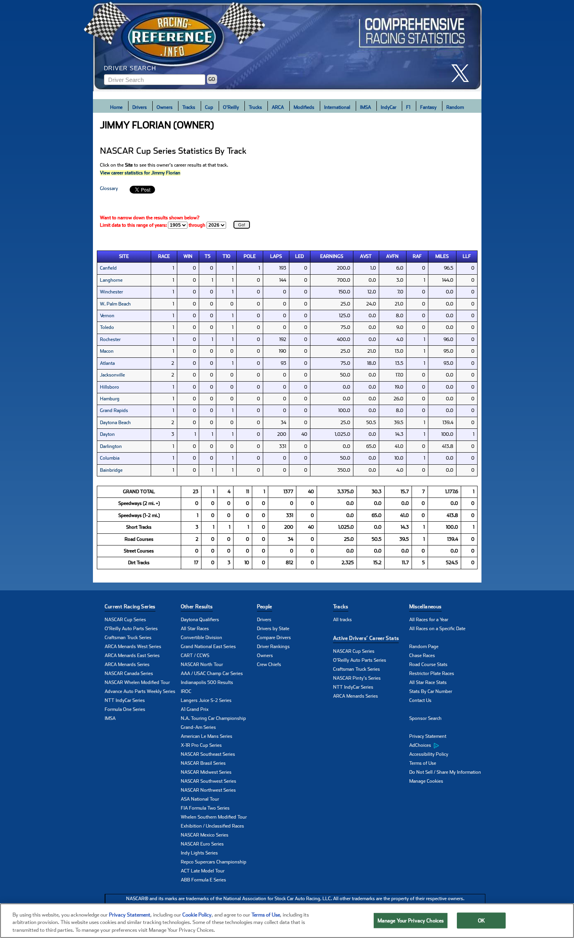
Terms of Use (422, 763)
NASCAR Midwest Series (206, 772)
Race (164, 256)
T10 (226, 256)
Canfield (108, 268)
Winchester (111, 292)
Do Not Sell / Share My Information (445, 772)
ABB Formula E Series (203, 880)
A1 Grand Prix (195, 709)
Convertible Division (201, 637)
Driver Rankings (273, 646)
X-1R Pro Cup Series (201, 745)
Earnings (331, 256)
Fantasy (428, 107)
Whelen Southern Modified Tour (214, 817)
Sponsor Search (425, 718)
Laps (276, 256)
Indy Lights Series (199, 853)
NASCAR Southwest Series (208, 781)
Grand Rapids (114, 410)
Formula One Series (125, 709)
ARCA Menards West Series (133, 646)
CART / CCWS (195, 655)
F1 (408, 107)
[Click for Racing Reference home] (287, 45)
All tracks (342, 619)
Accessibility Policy (428, 754)
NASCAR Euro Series (202, 844)
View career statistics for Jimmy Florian (140, 173)
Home (116, 107)
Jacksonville (112, 375)
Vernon (107, 315)
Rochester (110, 339)
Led (299, 256)
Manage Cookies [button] (426, 781)
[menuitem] (447, 745)
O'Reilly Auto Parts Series (131, 628)
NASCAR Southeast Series (208, 754)
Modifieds (304, 107)
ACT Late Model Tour (203, 871)
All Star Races (195, 628)
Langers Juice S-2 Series (206, 700)
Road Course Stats (428, 664)
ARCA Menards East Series (132, 655)
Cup (209, 107)
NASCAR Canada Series (129, 673)
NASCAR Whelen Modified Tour (137, 682)
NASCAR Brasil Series (203, 763)
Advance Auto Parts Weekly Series (140, 691)
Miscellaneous (425, 606)
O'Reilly (231, 107)
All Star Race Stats (428, 682)
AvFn (392, 256)
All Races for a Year (428, 619)
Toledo (107, 327)
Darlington (111, 446)
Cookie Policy (197, 915)
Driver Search (130, 68)
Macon (107, 351)
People (264, 606)
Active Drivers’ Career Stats (366, 638)
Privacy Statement (427, 736)
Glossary (109, 188)
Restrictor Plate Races (431, 673)
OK (481, 920)
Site (124, 256)
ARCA (278, 107)
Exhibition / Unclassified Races (212, 826)
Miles (442, 256)
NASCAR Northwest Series (208, 790)
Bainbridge (111, 470)
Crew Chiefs (269, 664)
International (337, 107)
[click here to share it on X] (463, 73)
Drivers (139, 107)
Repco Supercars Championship (213, 862)
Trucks (255, 107)
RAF (417, 256)
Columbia (109, 458)
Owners (165, 107)
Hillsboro (109, 387)
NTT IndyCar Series (125, 700)
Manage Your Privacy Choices (411, 920)
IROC (186, 691)
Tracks (188, 107)
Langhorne (111, 280)
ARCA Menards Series (127, 664)
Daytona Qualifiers (200, 619)
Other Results (197, 606)
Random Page (424, 646)
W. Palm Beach (115, 304)
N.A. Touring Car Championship (213, 718)
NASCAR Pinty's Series (357, 678)
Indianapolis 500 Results (207, 682)
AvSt (366, 256)
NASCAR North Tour (202, 664)
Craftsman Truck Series (128, 637)
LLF (467, 256)
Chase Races (422, 655)
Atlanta (107, 363)
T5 (207, 256)
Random (455, 107)
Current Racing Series (130, 606)
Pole (250, 256)
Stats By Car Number (430, 691)
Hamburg (109, 398)
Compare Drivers (274, 637)
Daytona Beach (115, 422)
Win (188, 256)
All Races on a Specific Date (437, 628)
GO (212, 79)
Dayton (107, 434)
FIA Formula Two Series (205, 808)
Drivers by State (273, 628)
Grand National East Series (208, 646)
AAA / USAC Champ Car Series (212, 673)
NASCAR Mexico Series (204, 835)
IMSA (365, 107)
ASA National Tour (200, 799)
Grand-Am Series (198, 727)
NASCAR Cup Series (125, 619)
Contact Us (420, 700)
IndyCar (388, 107)
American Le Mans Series (206, 736)
